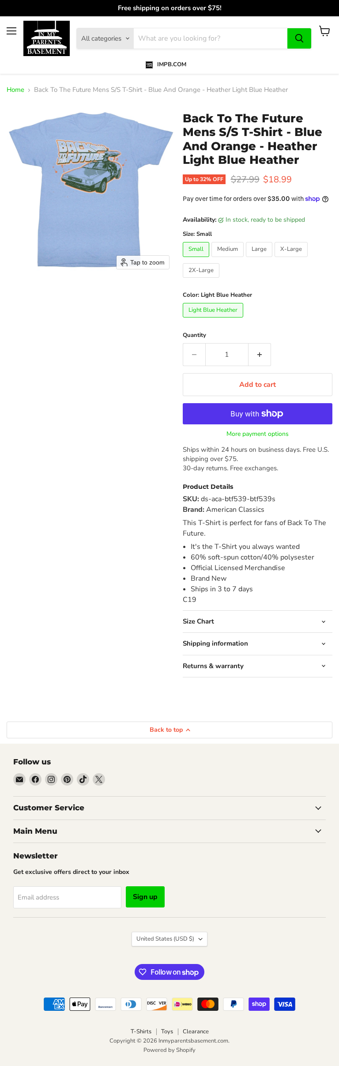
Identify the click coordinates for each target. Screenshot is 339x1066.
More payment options (257, 434)
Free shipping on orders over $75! (170, 8)
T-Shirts (141, 1032)
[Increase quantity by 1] (260, 354)
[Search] (299, 38)
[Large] (260, 259)
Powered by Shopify (169, 1050)
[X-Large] (292, 259)
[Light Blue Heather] (214, 319)
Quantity (194, 335)
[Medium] (228, 259)
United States (165, 939)
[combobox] (210, 38)
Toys (167, 1032)
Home (15, 90)
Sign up (145, 897)
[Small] (197, 259)
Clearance (196, 1032)
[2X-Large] (202, 280)
